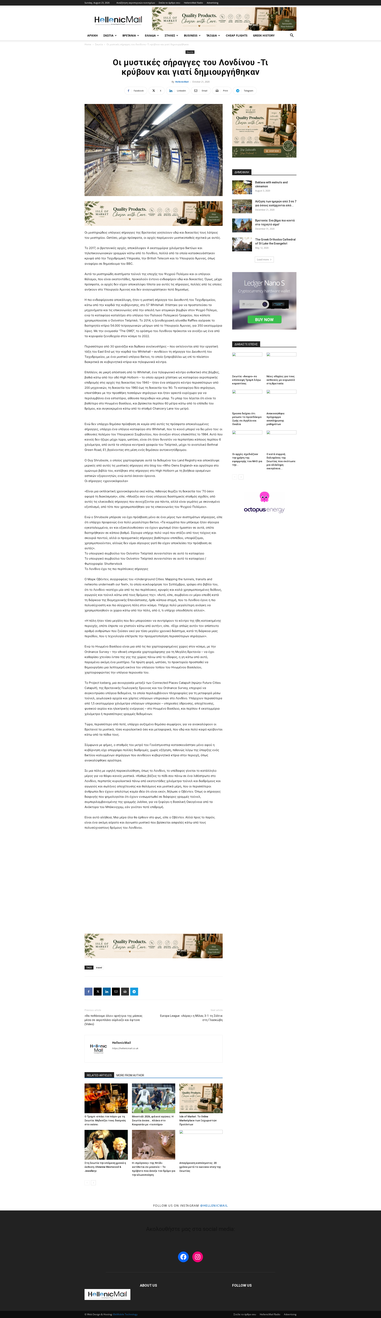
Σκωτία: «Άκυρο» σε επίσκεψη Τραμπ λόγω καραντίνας (246, 380)
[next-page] (93, 1182)
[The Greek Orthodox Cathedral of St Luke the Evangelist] (242, 244)
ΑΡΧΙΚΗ (92, 35)
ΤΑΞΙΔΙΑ (211, 35)
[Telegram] (134, 992)
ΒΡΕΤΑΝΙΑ (129, 35)
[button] (291, 36)
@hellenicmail (214, 1205)
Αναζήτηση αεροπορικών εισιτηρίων (135, 2)
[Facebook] (88, 992)
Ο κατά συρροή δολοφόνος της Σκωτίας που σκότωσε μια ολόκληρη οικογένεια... (281, 461)
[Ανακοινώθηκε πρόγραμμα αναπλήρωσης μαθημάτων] (282, 400)
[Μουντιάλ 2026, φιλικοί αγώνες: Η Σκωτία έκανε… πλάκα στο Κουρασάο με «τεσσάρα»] (153, 1098)
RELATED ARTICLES (99, 1075)
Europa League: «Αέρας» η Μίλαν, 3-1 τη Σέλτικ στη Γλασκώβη (191, 1018)
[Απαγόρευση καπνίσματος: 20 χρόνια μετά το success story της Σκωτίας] (201, 1145)
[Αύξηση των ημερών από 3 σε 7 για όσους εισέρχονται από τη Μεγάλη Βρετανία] (242, 206)
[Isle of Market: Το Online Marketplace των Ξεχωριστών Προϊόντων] (201, 1098)
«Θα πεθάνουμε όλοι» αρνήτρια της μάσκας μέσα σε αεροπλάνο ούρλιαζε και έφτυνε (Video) (113, 1020)
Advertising (212, 2)
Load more (263, 259)
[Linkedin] (107, 992)
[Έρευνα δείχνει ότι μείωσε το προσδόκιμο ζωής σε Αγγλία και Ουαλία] (247, 400)
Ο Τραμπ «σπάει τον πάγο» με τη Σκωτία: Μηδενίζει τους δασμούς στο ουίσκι (105, 1120)
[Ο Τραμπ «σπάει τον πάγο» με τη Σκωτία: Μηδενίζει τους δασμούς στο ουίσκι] (106, 1098)
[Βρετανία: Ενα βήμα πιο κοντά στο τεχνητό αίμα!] (242, 225)
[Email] (116, 992)
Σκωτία (99, 44)
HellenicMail (182, 81)
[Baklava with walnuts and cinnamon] (242, 187)
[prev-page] (87, 1182)
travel (99, 967)
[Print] (125, 992)
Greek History (264, 35)
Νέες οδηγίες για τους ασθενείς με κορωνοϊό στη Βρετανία (281, 380)
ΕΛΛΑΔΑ (150, 35)
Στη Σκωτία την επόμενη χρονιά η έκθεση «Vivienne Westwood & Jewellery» (105, 1166)
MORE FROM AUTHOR (130, 1075)
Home (88, 44)
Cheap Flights (236, 35)
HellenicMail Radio (193, 2)
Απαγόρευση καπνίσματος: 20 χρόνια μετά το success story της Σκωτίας (200, 1166)
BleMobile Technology (125, 1314)
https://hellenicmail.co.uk (125, 1048)
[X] (98, 992)
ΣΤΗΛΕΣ (170, 35)
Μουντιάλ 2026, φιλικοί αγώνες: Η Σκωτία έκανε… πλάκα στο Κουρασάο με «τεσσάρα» (153, 1120)
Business (190, 35)
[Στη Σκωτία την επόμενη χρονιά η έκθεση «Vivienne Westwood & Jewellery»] (106, 1145)
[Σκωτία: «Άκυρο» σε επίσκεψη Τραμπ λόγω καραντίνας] (247, 362)
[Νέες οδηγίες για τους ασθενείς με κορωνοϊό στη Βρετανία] (282, 362)
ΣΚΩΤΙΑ (108, 35)
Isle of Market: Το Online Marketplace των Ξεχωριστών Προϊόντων (197, 1120)
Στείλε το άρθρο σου (169, 2)
